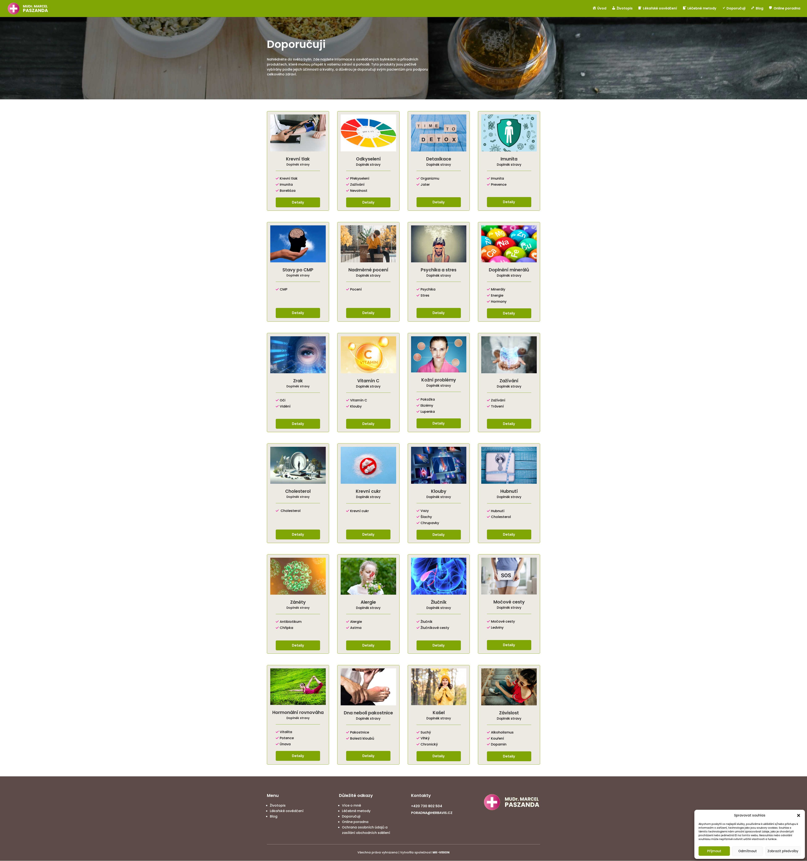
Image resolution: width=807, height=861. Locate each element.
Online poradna (355, 821)
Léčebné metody (356, 810)
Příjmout (714, 851)
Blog (273, 816)
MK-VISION (441, 852)
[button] (798, 815)
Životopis (278, 805)
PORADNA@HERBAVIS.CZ (431, 812)
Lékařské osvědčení (286, 810)
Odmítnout (747, 851)
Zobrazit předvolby (782, 851)
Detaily (298, 202)
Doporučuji (351, 816)
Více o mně (351, 805)
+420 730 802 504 (426, 806)
